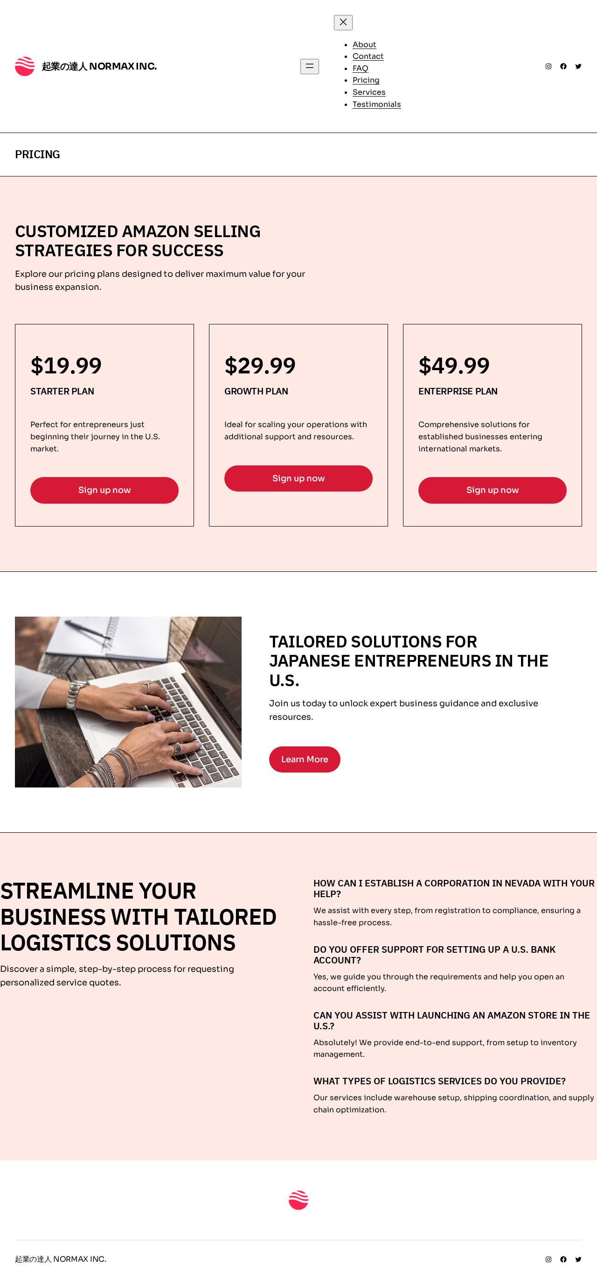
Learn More (304, 759)
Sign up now (104, 490)
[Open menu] (309, 66)
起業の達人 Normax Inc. (99, 66)
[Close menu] (343, 22)
